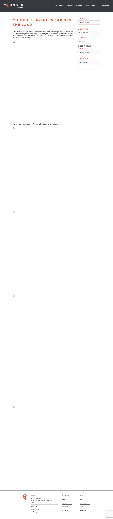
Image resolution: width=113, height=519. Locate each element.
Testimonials (83, 503)
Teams (81, 496)
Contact (105, 6)
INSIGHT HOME (84, 46)
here (29, 37)
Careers (64, 503)
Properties (60, 6)
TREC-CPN (65, 510)
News (88, 6)
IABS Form (83, 510)
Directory (65, 507)
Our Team (79, 6)
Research (96, 6)
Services (70, 6)
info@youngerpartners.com (37, 512)
